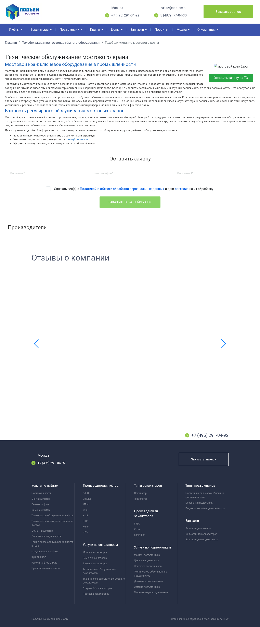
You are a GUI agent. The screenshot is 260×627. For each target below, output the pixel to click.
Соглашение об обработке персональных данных (200, 619)
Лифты (14, 30)
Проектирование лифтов (45, 568)
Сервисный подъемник (198, 502)
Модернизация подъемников (151, 592)
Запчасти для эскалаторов (201, 534)
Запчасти (137, 30)
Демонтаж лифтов (42, 530)
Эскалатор (140, 493)
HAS (85, 532)
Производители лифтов (101, 485)
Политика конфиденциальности (49, 619)
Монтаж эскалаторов (95, 552)
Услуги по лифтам (44, 485)
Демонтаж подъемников (148, 581)
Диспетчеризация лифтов (46, 536)
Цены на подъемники (146, 560)
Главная (11, 43)
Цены (115, 30)
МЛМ (86, 504)
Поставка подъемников (148, 566)
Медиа (182, 30)
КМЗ (85, 515)
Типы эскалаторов (148, 485)
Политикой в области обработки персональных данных (122, 189)
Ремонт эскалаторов (95, 558)
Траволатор (140, 498)
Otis (85, 510)
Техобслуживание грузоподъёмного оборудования (61, 43)
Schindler (139, 534)
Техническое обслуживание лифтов (52, 515)
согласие (181, 189)
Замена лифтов (40, 510)
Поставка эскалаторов (96, 593)
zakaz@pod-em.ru (173, 8)
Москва (117, 8)
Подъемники (70, 30)
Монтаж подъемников (147, 555)
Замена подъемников (147, 587)
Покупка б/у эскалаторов (97, 588)
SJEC (86, 493)
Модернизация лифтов (44, 551)
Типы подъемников (200, 485)
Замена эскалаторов (95, 563)
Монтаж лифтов (40, 498)
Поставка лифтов (41, 493)
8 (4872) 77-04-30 (173, 15)
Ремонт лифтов (40, 504)
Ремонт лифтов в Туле (44, 562)
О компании (206, 30)
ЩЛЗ (85, 521)
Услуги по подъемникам (152, 547)
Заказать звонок (228, 12)
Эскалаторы (40, 30)
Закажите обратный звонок (130, 202)
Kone (86, 526)
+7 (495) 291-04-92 (125, 15)
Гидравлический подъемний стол (205, 508)
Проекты (161, 30)
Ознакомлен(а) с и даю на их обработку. (134, 189)
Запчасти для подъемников (201, 539)
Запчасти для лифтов (198, 528)
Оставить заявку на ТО (231, 78)
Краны (95, 30)
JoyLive (87, 498)
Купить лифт (38, 557)
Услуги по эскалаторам (100, 545)
